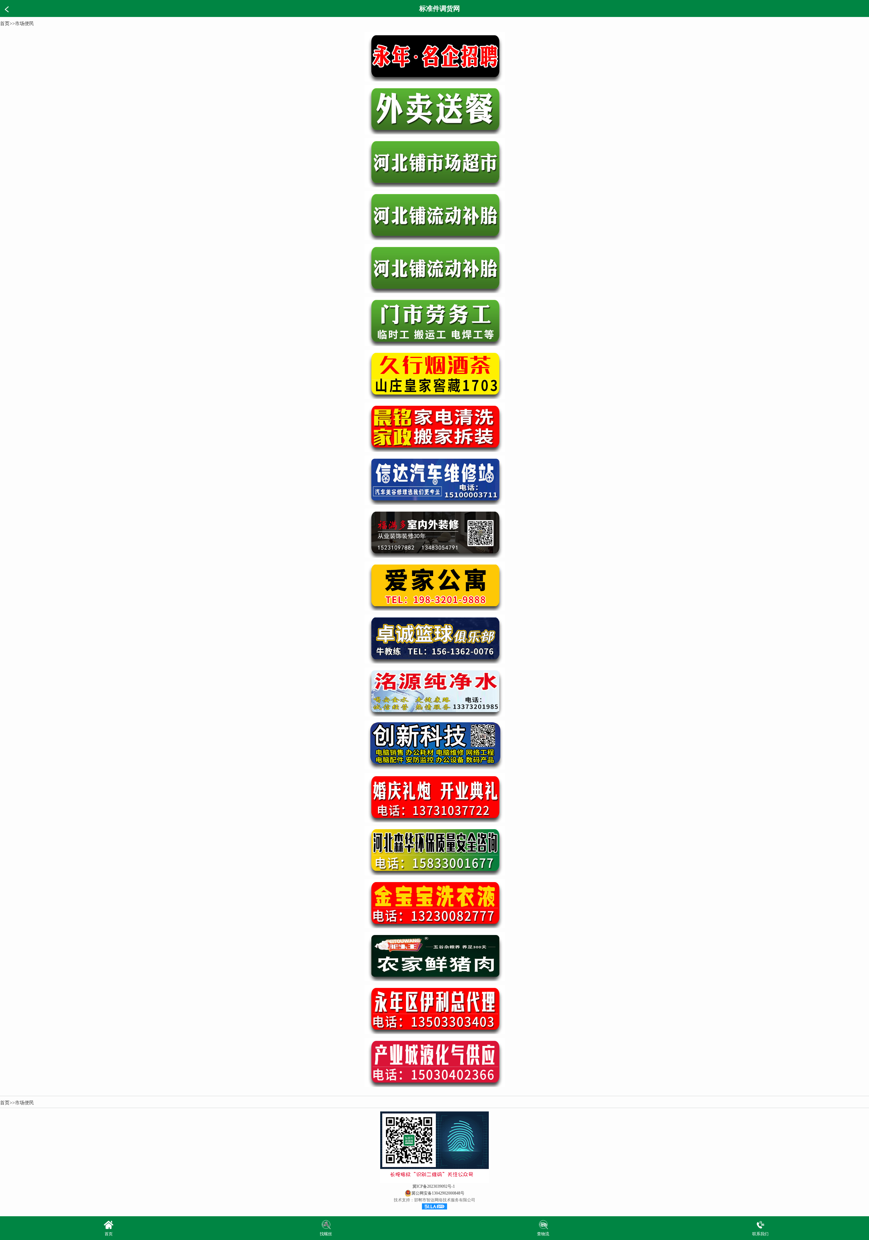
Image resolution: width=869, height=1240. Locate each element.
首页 (5, 23)
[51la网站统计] (434, 1208)
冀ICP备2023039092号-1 (433, 1186)
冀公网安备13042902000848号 (437, 1193)
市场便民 (24, 23)
